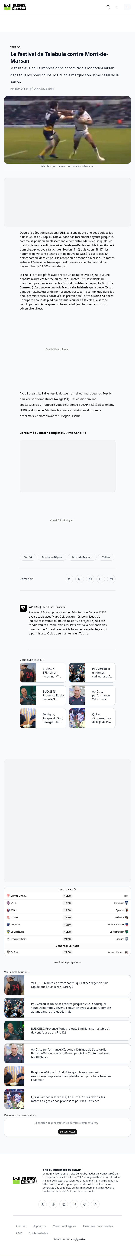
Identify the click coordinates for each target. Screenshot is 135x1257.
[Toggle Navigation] (127, 7)
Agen (90, 249)
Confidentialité (38, 1233)
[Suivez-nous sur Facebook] (53, 1204)
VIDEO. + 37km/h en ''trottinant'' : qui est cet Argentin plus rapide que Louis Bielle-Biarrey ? (52, 672)
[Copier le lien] (111, 579)
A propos (40, 1226)
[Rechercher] (108, 7)
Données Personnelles (98, 1226)
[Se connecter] (116, 7)
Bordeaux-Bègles (74, 245)
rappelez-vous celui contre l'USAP (65, 405)
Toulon (67, 249)
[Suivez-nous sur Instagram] (63, 1204)
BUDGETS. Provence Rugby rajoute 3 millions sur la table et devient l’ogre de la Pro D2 (54, 695)
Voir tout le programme (67, 962)
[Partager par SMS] (101, 579)
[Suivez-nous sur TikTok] (85, 1204)
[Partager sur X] (69, 579)
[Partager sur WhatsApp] (90, 579)
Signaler (61, 606)
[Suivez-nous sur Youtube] (74, 1204)
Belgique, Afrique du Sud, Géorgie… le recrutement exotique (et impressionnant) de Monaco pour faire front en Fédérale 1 (54, 718)
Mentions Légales (64, 1226)
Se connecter (67, 1131)
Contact (21, 1226)
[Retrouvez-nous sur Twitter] (42, 1204)
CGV (19, 1233)
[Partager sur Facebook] (79, 579)
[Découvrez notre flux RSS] (95, 1204)
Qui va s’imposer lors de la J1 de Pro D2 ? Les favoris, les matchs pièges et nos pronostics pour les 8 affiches (103, 718)
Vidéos (15, 47)
